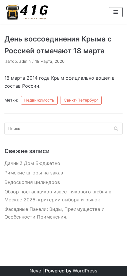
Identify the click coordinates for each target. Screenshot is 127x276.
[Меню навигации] (116, 12)
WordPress (85, 271)
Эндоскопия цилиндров (32, 182)
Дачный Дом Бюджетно (32, 163)
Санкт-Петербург (81, 100)
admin (25, 61)
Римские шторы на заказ (33, 173)
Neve (35, 271)
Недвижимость (39, 100)
